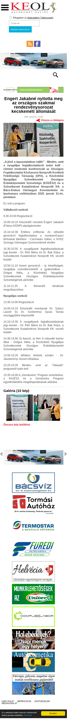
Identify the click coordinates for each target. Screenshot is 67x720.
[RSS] (30, 44)
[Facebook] (37, 44)
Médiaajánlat (9, 703)
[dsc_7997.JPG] (47, 407)
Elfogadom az (32, 17)
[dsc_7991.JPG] (19, 407)
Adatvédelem (42, 701)
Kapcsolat (8, 701)
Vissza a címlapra (52, 120)
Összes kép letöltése (16, 424)
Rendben (53, 713)
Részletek (28, 715)
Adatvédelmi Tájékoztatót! (40, 17)
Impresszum (24, 701)
